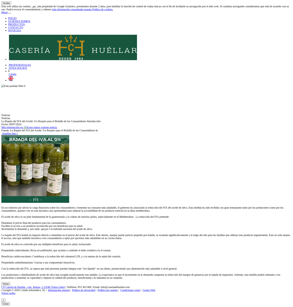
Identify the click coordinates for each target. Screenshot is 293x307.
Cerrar (6, 304)
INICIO (12, 18)
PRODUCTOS (16, 24)
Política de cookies (108, 290)
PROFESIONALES (19, 65)
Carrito (12, 74)
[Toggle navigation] (9, 13)
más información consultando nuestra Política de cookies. (82, 9)
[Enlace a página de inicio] (73, 59)
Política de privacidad (83, 290)
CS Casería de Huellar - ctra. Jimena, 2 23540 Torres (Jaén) (33, 287)
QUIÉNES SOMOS (19, 21)
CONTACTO (15, 27)
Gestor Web (149, 290)
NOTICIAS (14, 30)
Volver (6, 284)
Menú (4, 12)
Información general (59, 290)
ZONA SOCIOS (17, 68)
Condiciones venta (130, 290)
